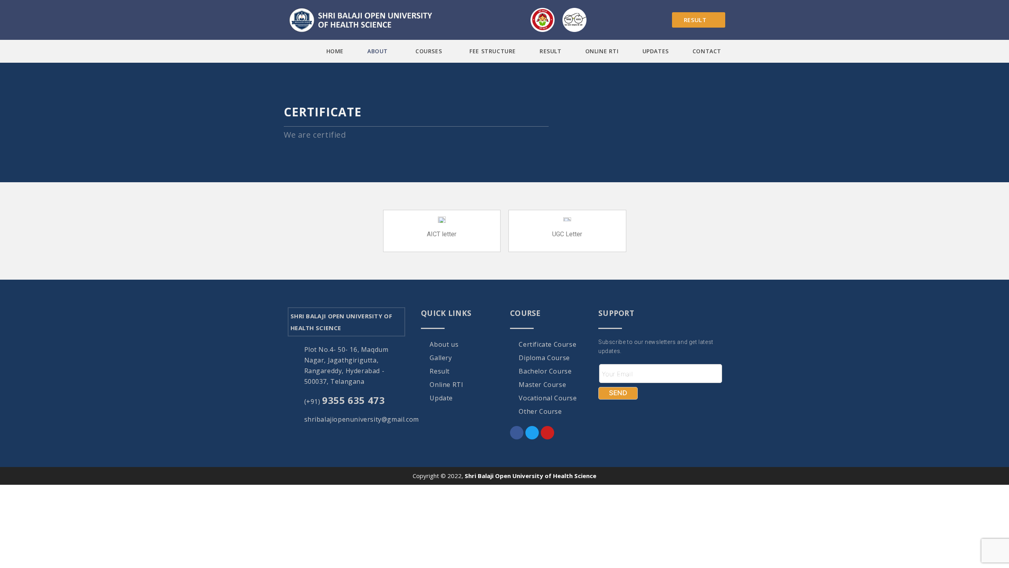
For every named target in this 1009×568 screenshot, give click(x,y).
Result (551, 51)
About (377, 51)
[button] (379, 51)
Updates (655, 51)
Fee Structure (492, 51)
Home (335, 51)
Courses (428, 51)
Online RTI (602, 51)
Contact (707, 51)
